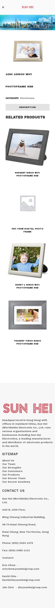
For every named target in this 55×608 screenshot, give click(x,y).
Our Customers (12, 471)
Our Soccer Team (14, 478)
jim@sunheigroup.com (32, 587)
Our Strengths (11, 467)
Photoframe (27, 98)
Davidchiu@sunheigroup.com (21, 580)
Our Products (11, 475)
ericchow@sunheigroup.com (20, 569)
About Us (8, 460)
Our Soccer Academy (16, 482)
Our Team (8, 464)
